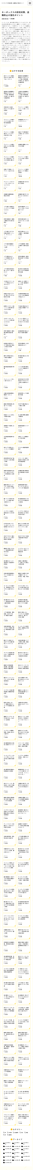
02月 (26, 1143)
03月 (16, 1157)
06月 (7, 1143)
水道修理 (16, 1132)
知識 (27, 1132)
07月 (8, 1152)
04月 (8, 1156)
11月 (26, 1146)
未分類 (12, 19)
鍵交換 (10, 1134)
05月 (16, 1143)
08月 (26, 1149)
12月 (17, 1146)
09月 (16, 1149)
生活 (22, 1132)
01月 (8, 1146)
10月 (8, 1148)
